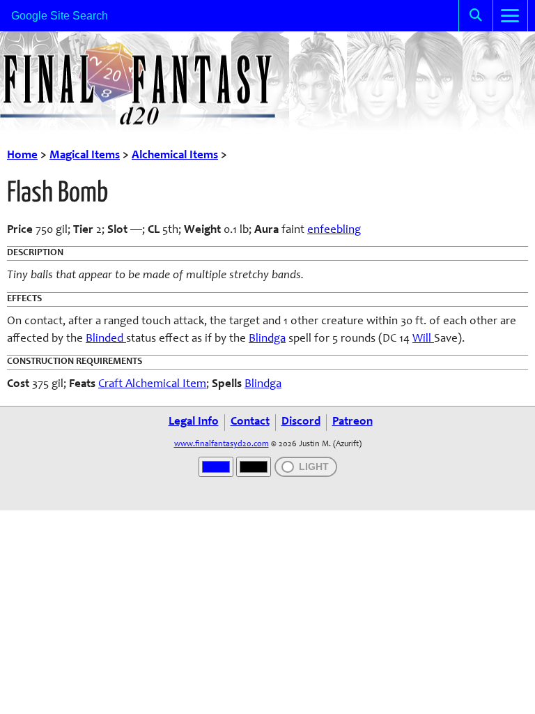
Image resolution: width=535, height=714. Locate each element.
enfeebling (334, 230)
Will (423, 339)
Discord (300, 422)
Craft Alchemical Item (152, 384)
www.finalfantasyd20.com (221, 444)
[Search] (475, 15)
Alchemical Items (175, 156)
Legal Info (194, 422)
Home (22, 156)
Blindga (267, 339)
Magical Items (84, 156)
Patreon (352, 422)
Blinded (106, 339)
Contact (250, 422)
